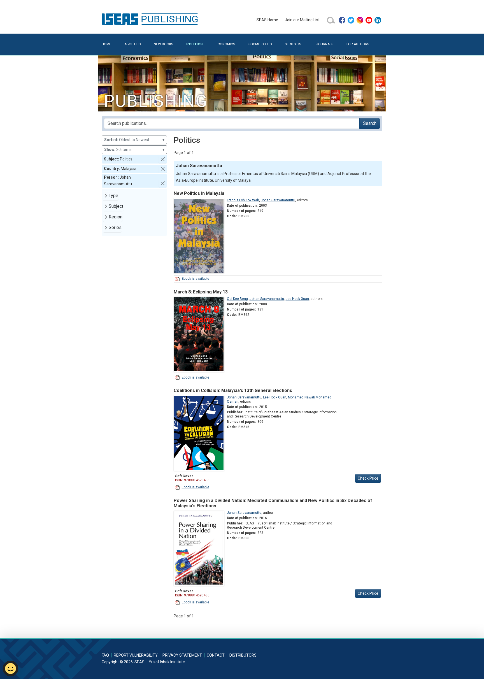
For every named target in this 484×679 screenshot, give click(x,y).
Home (106, 44)
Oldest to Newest (134, 139)
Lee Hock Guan (297, 299)
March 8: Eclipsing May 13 (201, 292)
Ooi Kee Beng (237, 299)
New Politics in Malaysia (199, 193)
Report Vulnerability (136, 655)
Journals (324, 44)
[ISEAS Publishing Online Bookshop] (151, 19)
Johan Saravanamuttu (278, 200)
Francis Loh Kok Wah (243, 200)
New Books (163, 44)
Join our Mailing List (302, 20)
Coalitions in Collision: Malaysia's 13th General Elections (233, 390)
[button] (163, 159)
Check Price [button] (368, 478)
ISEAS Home (267, 20)
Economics (225, 44)
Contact (216, 655)
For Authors (357, 44)
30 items (134, 149)
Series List (294, 44)
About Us (132, 44)
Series (115, 227)
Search (369, 123)
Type (113, 195)
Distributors (243, 655)
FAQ (105, 655)
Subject (116, 206)
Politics (194, 44)
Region (115, 217)
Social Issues (260, 44)
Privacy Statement (182, 655)
